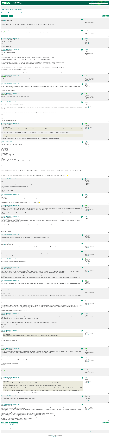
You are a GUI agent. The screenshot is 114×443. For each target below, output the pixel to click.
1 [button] (103, 15)
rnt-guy (86, 377)
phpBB (52, 435)
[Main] (7, 2)
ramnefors (4, 20)
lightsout (86, 83)
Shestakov (86, 178)
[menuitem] (106, 7)
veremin (86, 234)
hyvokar (86, 313)
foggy (4, 31)
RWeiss (86, 216)
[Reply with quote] (82, 19)
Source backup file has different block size (15, 13)
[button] (102, 15)
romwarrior (4, 290)
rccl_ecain (86, 101)
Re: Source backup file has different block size (11, 19)
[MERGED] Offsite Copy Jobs (7, 141)
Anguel (86, 404)
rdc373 (86, 141)
